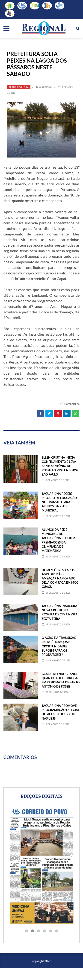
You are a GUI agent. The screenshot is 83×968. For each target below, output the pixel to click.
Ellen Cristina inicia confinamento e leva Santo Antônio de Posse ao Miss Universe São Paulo (60, 466)
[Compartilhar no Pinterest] (58, 413)
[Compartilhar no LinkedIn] (67, 413)
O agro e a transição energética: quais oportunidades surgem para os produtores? (59, 646)
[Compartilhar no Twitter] (49, 413)
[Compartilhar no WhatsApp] (75, 413)
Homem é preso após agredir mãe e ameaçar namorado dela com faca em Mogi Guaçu (60, 578)
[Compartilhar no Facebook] (40, 413)
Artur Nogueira (19, 87)
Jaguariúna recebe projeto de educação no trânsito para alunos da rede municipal (59, 502)
